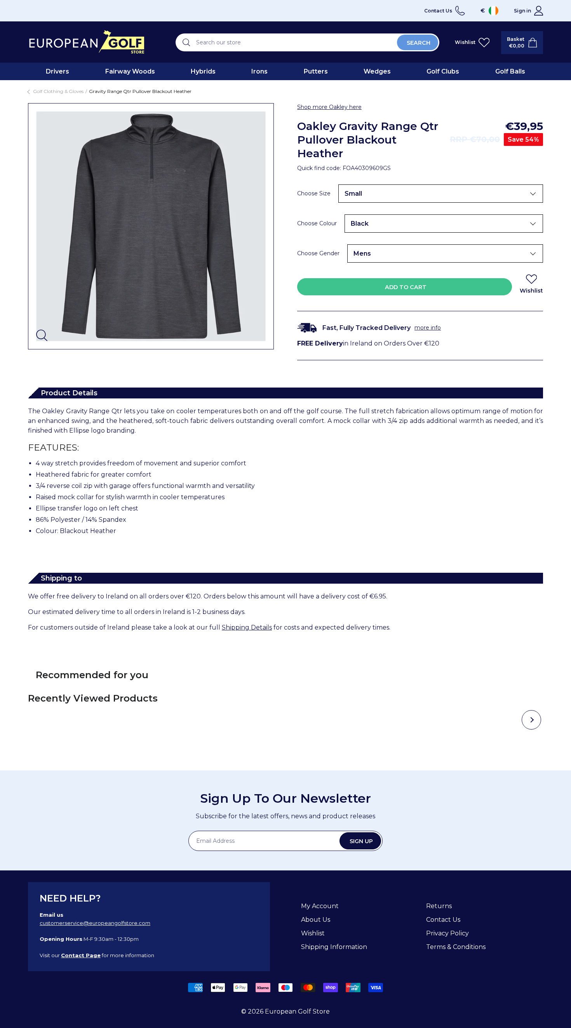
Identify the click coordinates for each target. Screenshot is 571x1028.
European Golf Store (297, 1011)
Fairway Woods (130, 71)
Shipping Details (247, 627)
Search (418, 42)
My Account (320, 906)
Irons (259, 71)
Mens (362, 253)
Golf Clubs (443, 71)
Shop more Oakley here (329, 107)
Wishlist (313, 933)
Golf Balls (510, 71)
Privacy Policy (447, 933)
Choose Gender (318, 253)
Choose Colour (317, 223)
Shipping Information (334, 947)
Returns (439, 906)
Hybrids (203, 71)
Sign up (361, 841)
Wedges (377, 71)
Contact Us (443, 919)
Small (353, 193)
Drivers (57, 71)
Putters (316, 71)
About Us (315, 919)
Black (360, 223)
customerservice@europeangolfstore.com (95, 923)
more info (427, 327)
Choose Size (314, 193)
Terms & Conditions (456, 947)
